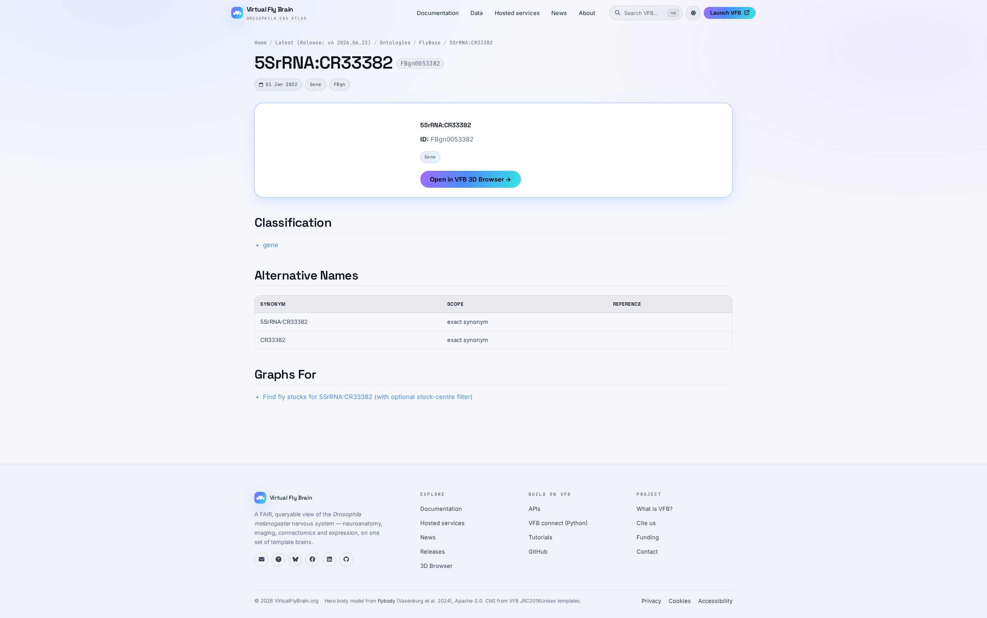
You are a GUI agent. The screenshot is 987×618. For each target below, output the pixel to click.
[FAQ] (278, 559)
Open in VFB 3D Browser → (470, 179)
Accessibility (715, 601)
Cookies (680, 601)
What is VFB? (655, 508)
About (587, 13)
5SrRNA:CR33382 (471, 42)
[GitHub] (346, 559)
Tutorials (540, 537)
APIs (535, 508)
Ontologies (395, 42)
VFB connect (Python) (558, 523)
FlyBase (430, 42)
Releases (432, 551)
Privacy (651, 601)
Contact (647, 551)
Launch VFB (725, 13)
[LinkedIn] (329, 559)
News (559, 13)
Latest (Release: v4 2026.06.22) (323, 42)
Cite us (646, 523)
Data (476, 13)
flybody (386, 601)
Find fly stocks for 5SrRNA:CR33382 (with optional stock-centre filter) (368, 397)
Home (260, 42)
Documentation (438, 13)
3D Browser (436, 565)
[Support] (261, 559)
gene (270, 245)
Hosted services (517, 13)
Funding (648, 537)
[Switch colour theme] (693, 13)
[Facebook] (312, 559)
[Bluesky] (295, 559)
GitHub (538, 551)
